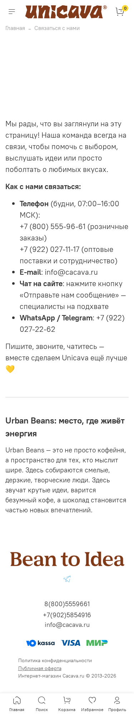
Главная (15, 27)
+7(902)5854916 (67, 615)
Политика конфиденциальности (55, 660)
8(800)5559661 (67, 604)
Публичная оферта (39, 668)
